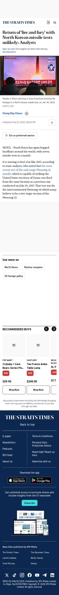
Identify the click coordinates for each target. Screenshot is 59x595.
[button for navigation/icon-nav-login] (48, 22)
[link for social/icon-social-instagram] (22, 575)
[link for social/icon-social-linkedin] (52, 575)
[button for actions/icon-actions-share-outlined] (52, 122)
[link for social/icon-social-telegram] (44, 575)
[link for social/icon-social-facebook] (29, 575)
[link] (19, 22)
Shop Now (14, 390)
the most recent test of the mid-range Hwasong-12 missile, (27, 169)
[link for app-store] (17, 480)
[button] (48, 22)
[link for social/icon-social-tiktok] (14, 575)
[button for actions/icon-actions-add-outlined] (26, 113)
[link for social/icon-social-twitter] (6, 575)
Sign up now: (9, 48)
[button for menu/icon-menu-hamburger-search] (54, 22)
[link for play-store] (41, 480)
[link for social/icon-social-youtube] (37, 575)
